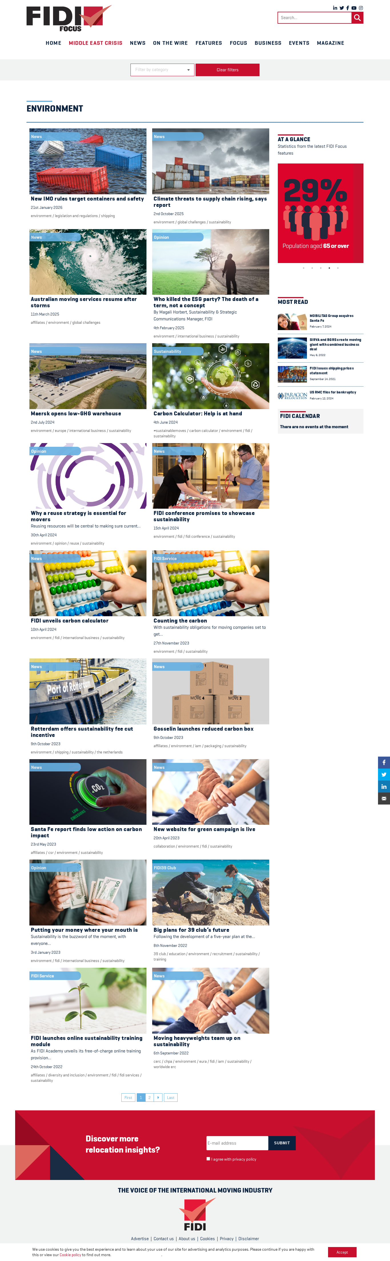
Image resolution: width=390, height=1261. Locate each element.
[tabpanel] (320, 213)
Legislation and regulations (76, 215)
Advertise (140, 1238)
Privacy (227, 1238)
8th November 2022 (170, 945)
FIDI (247, 430)
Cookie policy (70, 1254)
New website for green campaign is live (204, 829)
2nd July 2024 (42, 422)
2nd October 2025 (169, 213)
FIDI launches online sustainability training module (86, 1041)
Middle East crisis (95, 43)
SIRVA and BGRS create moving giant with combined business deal (335, 344)
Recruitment (222, 953)
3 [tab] (320, 268)
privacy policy (244, 1159)
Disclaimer (248, 1238)
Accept (342, 1252)
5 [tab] (338, 268)
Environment (41, 215)
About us (187, 1238)
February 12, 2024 (321, 398)
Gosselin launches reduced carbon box (204, 729)
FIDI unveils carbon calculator (69, 620)
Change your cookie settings (136, 1254)
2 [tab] (312, 268)
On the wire (170, 43)
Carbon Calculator (203, 430)
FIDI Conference (198, 536)
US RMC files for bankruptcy (333, 392)
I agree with (233, 1159)
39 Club (160, 953)
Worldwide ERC (165, 1066)
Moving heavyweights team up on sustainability (197, 1041)
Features (209, 43)
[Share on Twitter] (384, 775)
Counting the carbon (180, 620)
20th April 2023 (167, 838)
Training (160, 959)
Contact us (164, 1238)
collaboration (164, 846)
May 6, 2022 (317, 355)
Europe (60, 430)
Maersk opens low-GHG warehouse (76, 413)
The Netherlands (110, 752)
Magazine (330, 43)
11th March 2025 (45, 314)
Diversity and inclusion (66, 1075)
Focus (239, 43)
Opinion (61, 543)
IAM (198, 745)
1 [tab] (303, 268)
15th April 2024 (166, 528)
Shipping (108, 215)
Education (177, 953)
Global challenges (192, 222)
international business (196, 336)
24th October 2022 (47, 1066)
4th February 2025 (169, 328)
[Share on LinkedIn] (384, 787)
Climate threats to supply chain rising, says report (210, 201)
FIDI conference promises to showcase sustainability (204, 516)
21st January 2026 (47, 207)
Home (53, 43)
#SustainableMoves (170, 430)
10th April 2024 (43, 629)
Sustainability (220, 222)
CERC (157, 1061)
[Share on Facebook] (384, 763)
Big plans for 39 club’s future (191, 930)
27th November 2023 (171, 643)
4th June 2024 (166, 422)
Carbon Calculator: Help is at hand (198, 413)
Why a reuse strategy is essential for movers (78, 516)
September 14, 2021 (322, 379)
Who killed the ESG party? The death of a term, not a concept (206, 302)
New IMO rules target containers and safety (87, 198)
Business (268, 43)
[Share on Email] (384, 799)
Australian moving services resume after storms (84, 302)
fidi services (129, 1075)
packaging (212, 745)
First (128, 1097)
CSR (51, 852)
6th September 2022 (171, 1053)
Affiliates (38, 322)
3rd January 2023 (46, 952)
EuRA (203, 1061)
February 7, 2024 (320, 326)
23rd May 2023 (43, 844)
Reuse (74, 543)
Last (170, 1097)
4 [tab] (329, 268)
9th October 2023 (46, 743)
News (138, 43)
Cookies (207, 1238)
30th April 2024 (44, 535)
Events (299, 43)
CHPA (168, 1061)
